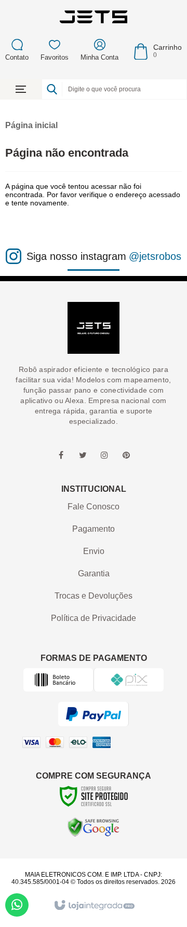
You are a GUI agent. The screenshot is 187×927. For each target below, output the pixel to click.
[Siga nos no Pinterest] (126, 455)
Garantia (94, 573)
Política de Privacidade (93, 618)
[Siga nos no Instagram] (104, 455)
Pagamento (93, 528)
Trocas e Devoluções (93, 595)
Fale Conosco (93, 506)
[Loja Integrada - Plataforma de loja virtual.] (93, 906)
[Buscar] (52, 89)
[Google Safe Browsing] (93, 827)
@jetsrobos (155, 256)
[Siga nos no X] (82, 455)
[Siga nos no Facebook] (60, 455)
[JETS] (93, 17)
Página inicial (31, 125)
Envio (93, 551)
